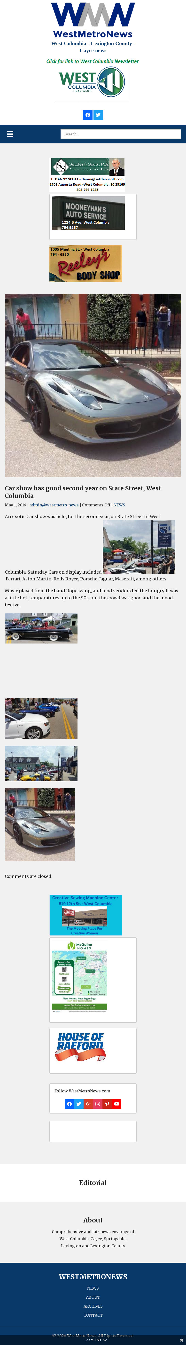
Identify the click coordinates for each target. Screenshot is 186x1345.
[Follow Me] (98, 114)
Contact (93, 1315)
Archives (93, 1306)
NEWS (119, 505)
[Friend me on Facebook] (88, 114)
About (93, 1297)
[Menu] (10, 134)
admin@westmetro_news (54, 505)
